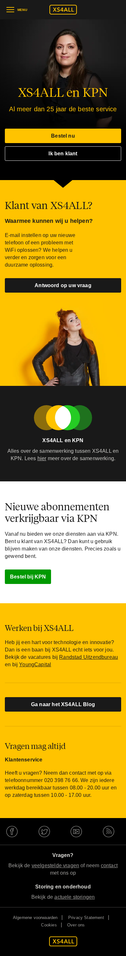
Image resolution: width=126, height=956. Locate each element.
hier (42, 458)
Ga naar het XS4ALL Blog (63, 704)
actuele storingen (74, 897)
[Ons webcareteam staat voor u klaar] (15, 831)
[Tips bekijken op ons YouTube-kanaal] (79, 831)
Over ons (76, 925)
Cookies (49, 925)
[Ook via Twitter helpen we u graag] (47, 831)
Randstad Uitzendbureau (88, 657)
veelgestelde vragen (55, 865)
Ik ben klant (62, 153)
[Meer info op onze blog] (111, 831)
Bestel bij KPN (28, 576)
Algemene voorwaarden (35, 917)
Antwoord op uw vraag (63, 285)
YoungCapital (35, 664)
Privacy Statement (86, 917)
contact (109, 865)
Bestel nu (63, 136)
